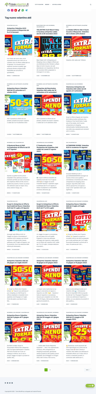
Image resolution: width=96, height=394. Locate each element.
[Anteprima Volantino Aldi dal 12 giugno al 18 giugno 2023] (77, 275)
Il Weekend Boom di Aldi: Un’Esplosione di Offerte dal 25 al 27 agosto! (18, 147)
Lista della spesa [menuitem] (56, 4)
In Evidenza (51, 25)
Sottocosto (78, 25)
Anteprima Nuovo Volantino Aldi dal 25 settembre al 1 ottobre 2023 (17, 90)
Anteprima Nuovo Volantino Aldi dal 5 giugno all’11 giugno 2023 (18, 317)
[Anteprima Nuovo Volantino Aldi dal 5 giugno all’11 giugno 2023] (18, 332)
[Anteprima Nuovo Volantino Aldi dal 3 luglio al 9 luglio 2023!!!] (77, 220)
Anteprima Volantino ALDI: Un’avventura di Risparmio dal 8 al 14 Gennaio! (18, 30)
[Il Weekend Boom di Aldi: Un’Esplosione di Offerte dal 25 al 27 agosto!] (18, 162)
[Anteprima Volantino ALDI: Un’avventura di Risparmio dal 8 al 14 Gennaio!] (18, 45)
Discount (79, 201)
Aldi (16, 25)
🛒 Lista (90, 385)
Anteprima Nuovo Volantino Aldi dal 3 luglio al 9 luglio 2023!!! (76, 206)
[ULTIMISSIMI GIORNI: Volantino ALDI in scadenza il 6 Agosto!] (77, 160)
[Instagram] (12, 10)
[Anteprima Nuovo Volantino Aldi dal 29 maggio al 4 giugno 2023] (48, 332)
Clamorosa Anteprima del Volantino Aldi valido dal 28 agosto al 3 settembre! (76, 89)
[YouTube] (15, 10)
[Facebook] (8, 10)
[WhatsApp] (23, 10)
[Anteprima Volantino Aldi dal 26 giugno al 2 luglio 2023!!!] (18, 275)
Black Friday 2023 (41, 25)
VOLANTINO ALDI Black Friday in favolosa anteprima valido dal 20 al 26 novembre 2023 (48, 32)
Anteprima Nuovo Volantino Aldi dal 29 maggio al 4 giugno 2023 (48, 317)
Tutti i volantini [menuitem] (39, 4)
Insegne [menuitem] (47, 4)
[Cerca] (90, 4)
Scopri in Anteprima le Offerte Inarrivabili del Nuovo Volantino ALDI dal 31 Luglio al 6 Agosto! (18, 206)
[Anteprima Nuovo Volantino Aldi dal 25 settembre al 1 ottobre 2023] (18, 105)
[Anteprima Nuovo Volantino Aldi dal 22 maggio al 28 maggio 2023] (77, 332)
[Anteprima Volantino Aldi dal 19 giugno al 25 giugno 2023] (48, 275)
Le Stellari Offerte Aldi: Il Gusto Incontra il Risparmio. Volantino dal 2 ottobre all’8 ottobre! (77, 32)
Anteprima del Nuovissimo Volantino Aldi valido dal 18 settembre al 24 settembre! (47, 90)
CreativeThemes (36, 391)
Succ (87, 369)
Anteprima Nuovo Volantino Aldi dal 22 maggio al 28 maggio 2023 (76, 317)
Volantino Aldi (11, 25)
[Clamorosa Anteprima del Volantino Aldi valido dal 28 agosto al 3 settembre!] (77, 103)
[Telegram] (26, 10)
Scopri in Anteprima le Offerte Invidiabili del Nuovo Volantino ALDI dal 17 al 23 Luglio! (48, 206)
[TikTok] (19, 10)
